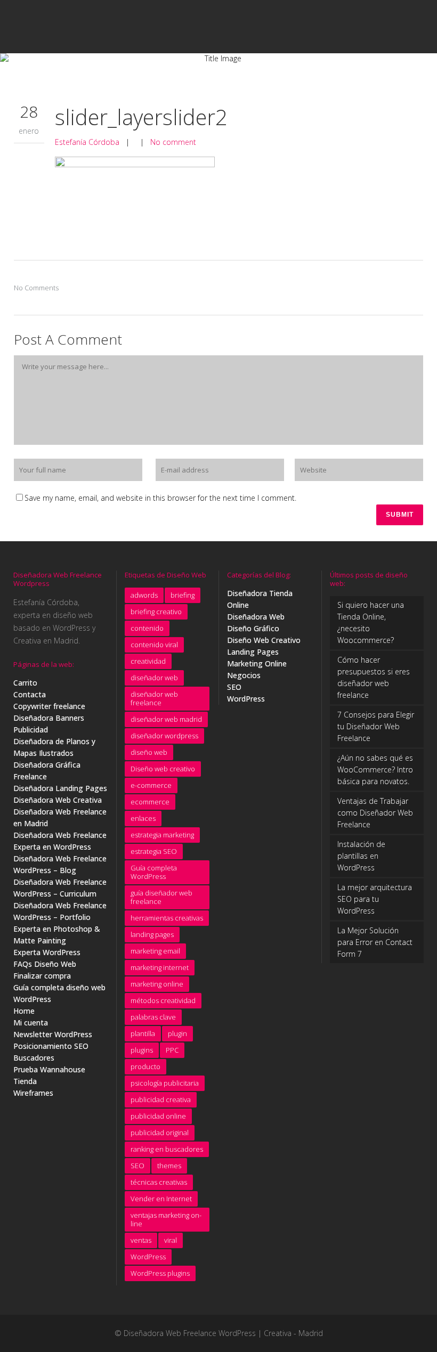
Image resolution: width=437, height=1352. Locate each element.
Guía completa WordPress (154, 872)
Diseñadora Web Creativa (57, 800)
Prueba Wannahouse (49, 1069)
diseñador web (154, 677)
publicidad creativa (161, 1099)
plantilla (143, 1033)
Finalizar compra (42, 976)
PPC (172, 1050)
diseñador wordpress (164, 735)
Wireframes (33, 1093)
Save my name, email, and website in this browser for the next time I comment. (160, 498)
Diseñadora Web (256, 617)
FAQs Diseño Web (44, 964)
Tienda (25, 1081)
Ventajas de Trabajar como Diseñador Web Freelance (375, 812)
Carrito (25, 683)
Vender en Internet (161, 1198)
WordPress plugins (160, 1273)
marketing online (157, 984)
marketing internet (160, 967)
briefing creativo (156, 611)
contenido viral (154, 644)
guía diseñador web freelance (161, 897)
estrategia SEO (154, 851)
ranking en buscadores (167, 1149)
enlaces (143, 818)
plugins (142, 1050)
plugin (177, 1033)
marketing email (155, 951)
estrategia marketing (162, 835)
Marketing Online (257, 663)
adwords (144, 595)
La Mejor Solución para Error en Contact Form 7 (374, 942)
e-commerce (151, 785)
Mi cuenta (30, 1022)
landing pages (152, 934)
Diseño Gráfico (253, 628)
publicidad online (158, 1116)
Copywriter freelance (49, 706)
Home (24, 1011)
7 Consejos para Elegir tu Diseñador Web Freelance (375, 726)
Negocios (244, 675)
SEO (137, 1165)
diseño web (149, 752)
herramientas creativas (167, 918)
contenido (147, 628)
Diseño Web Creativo (264, 640)
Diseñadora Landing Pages (60, 788)
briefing (183, 595)
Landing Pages (253, 652)
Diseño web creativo (163, 768)
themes (169, 1165)
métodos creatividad (163, 1000)
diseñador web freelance (154, 698)
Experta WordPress (46, 952)
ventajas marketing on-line (166, 1219)
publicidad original (160, 1132)
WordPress (148, 1256)
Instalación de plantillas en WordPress (361, 856)
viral (170, 1240)
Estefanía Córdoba (87, 142)
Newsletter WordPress (52, 1034)
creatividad (148, 661)
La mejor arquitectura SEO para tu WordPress (374, 899)
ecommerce (150, 802)
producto (145, 1066)
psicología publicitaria (165, 1083)
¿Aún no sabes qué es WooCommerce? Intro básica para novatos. (375, 769)
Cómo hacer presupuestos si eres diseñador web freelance (373, 677)
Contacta (29, 694)
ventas (141, 1240)
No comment (173, 142)
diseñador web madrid (166, 719)
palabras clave (153, 1017)
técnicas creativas (159, 1182)
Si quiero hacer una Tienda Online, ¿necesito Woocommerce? (370, 622)
